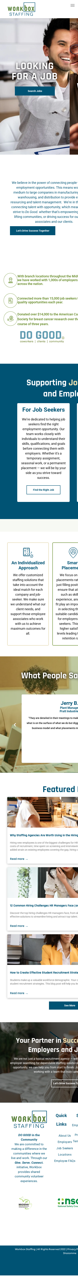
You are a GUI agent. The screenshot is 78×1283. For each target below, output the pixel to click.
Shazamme (69, 1253)
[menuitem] (65, 1136)
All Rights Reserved (48, 1249)
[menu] (72, 5)
